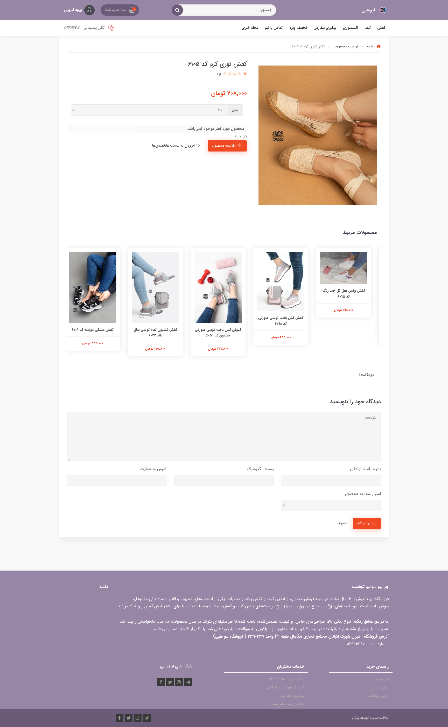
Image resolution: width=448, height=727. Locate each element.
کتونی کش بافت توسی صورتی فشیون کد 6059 (224, 332)
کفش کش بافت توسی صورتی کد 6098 (286, 320)
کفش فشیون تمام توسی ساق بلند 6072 (161, 332)
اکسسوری (350, 28)
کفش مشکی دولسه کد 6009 (99, 330)
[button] (120, 10)
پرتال (355, 718)
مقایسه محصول (224, 146)
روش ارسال (380, 687)
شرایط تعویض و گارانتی (285, 687)
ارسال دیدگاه (366, 523)
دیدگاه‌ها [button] (366, 375)
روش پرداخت (378, 696)
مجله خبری (250, 28)
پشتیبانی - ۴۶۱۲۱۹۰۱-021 (286, 679)
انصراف (342, 523)
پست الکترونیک (260, 469)
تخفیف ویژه (298, 28)
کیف (368, 28)
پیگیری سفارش (324, 28)
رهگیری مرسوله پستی (286, 704)
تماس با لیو (274, 28)
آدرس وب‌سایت (153, 469)
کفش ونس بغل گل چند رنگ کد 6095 (349, 293)
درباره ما (382, 679)
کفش (381, 28)
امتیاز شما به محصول (363, 494)
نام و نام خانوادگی (365, 469)
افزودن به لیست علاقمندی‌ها (174, 146)
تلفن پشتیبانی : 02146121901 (85, 28)
